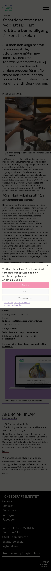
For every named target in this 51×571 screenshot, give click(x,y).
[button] (47, 266)
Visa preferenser (26, 298)
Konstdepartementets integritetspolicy (17, 304)
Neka (25, 291)
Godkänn (25, 285)
